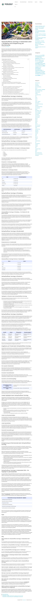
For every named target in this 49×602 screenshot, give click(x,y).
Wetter (36, 150)
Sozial (36, 134)
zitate (38, 75)
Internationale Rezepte (38, 106)
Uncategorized (37, 143)
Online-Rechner (37, 126)
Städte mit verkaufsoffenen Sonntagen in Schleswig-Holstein (11, 63)
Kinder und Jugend (38, 111)
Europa (36, 57)
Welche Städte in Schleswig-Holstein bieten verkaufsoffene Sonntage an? (13, 89)
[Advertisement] (24, 14)
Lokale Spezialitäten (6, 80)
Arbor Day (36, 84)
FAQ (2, 85)
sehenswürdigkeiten (38, 65)
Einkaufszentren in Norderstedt (7, 69)
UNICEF (36, 146)
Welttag (41, 73)
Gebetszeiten (37, 102)
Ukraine (43, 70)
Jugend (36, 109)
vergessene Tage (37, 148)
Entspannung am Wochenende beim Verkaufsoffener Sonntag (11, 82)
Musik (36, 122)
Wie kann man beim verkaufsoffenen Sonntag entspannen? (11, 92)
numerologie (36, 62)
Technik (36, 138)
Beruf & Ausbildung (38, 86)
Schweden (42, 64)
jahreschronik (37, 60)
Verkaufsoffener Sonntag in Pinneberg (8, 66)
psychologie (37, 63)
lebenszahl (36, 61)
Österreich (41, 75)
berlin (41, 55)
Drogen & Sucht (37, 92)
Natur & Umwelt (37, 125)
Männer (36, 118)
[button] (15, 6)
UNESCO (36, 144)
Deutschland (37, 56)
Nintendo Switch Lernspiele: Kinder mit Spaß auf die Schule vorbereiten (40, 38)
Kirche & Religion (37, 113)
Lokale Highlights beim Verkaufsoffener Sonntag (9, 78)
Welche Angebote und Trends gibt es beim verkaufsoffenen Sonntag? (12, 90)
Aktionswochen (37, 82)
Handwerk (36, 105)
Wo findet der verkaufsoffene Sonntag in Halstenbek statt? (11, 87)
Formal (36, 98)
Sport (36, 135)
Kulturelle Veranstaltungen (6, 81)
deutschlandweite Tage (38, 90)
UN (35, 142)
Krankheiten (37, 114)
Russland (36, 64)
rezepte (43, 63)
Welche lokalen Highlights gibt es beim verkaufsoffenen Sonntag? (12, 91)
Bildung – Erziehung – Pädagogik (40, 89)
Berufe (36, 88)
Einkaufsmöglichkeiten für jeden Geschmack (9, 61)
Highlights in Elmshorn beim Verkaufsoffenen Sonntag (10, 72)
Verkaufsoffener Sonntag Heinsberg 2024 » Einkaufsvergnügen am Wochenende (12, 596)
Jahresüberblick (37, 107)
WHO (36, 151)
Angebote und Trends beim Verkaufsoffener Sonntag (10, 74)
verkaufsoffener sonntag (39, 72)
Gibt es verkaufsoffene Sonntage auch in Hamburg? (10, 88)
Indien (44, 58)
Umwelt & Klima (37, 140)
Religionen (36, 131)
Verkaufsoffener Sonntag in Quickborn (8, 73)
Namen (36, 123)
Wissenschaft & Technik (38, 154)
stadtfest (40, 67)
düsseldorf (43, 56)
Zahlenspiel (37, 155)
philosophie (40, 62)
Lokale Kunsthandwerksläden (7, 79)
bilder (43, 55)
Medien (36, 119)
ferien (38, 57)
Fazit (2, 84)
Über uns (16, 4)
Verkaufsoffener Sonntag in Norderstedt (8, 68)
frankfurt (40, 57)
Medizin (36, 121)
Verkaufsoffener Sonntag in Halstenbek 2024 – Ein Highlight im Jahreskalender (14, 83)
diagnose (40, 56)
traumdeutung (38, 70)
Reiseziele (36, 130)
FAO (35, 96)
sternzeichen (38, 68)
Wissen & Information (5, 594)
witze (36, 75)
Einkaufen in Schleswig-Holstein (7, 64)
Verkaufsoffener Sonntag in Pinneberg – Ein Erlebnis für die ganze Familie (13, 67)
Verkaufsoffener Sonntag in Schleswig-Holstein (9, 62)
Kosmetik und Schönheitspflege (7, 77)
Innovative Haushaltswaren (7, 76)
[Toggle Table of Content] (28, 59)
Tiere (36, 139)
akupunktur (36, 55)
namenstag (41, 61)
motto (38, 61)
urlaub (36, 71)
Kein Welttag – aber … (38, 110)
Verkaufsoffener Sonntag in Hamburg (7, 60)
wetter (44, 73)
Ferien (36, 97)
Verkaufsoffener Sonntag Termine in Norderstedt (10, 70)
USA (38, 71)
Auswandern (37, 85)
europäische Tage (38, 94)
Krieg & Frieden (37, 115)
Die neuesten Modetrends (6, 75)
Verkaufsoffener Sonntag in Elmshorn (7, 71)
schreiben (39, 64)
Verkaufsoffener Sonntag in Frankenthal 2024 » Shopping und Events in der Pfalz (12, 595)
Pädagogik (41, 63)
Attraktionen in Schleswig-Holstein (8, 65)
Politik (36, 127)
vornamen (37, 73)
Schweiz (44, 64)
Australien (39, 55)
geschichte (41, 58)
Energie (36, 93)
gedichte (37, 58)
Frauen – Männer (37, 101)
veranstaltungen (42, 71)
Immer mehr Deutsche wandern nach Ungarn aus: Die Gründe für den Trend (40, 31)
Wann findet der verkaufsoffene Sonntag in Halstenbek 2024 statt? (12, 86)
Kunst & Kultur (37, 117)
